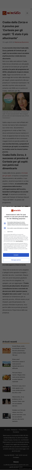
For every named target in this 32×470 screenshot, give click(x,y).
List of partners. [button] (19, 241)
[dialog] (16, 235)
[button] (16, 232)
